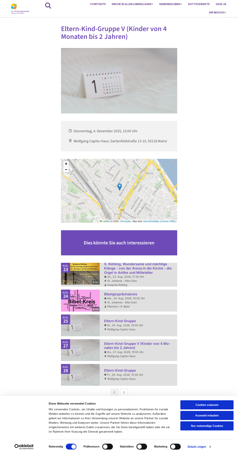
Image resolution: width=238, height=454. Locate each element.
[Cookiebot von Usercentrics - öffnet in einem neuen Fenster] (24, 447)
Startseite (98, 4)
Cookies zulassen (207, 404)
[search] (48, 5)
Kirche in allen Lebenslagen (131, 4)
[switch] (107, 447)
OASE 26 (221, 4)
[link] (132, 4)
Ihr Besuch (216, 12)
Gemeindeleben (169, 4)
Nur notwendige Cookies (207, 425)
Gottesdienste (199, 4)
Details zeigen (197, 446)
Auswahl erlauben (207, 415)
